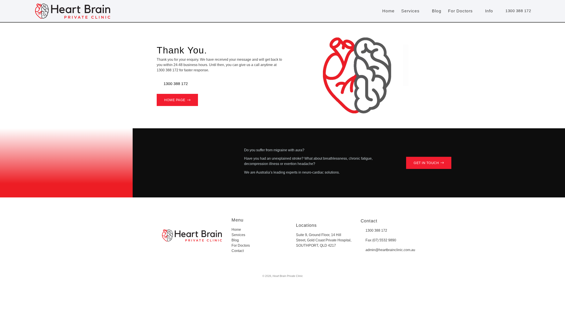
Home (388, 11)
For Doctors (460, 11)
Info (489, 11)
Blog (436, 11)
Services (410, 11)
